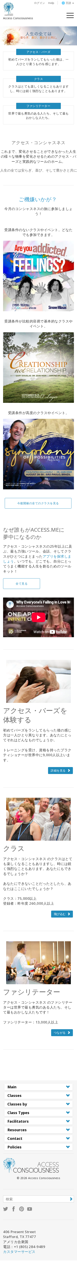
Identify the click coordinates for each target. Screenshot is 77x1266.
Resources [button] (17, 1129)
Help (51, 3)
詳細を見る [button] (58, 770)
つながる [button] (60, 1033)
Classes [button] (14, 1095)
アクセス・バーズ (38, 52)
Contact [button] (14, 1138)
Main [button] (11, 1086)
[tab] (38, 1086)
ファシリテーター (38, 106)
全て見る (22, 583)
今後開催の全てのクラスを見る (38, 503)
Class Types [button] (18, 1112)
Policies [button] (14, 1147)
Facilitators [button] (18, 1121)
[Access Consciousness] (8, 9)
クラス (38, 79)
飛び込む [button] (60, 914)
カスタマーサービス (19, 1251)
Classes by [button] (17, 1104)
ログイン (39, 3)
